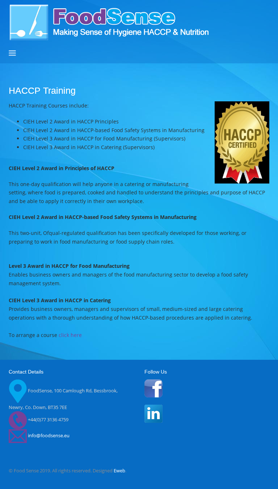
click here (70, 335)
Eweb (119, 470)
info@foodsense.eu (49, 436)
